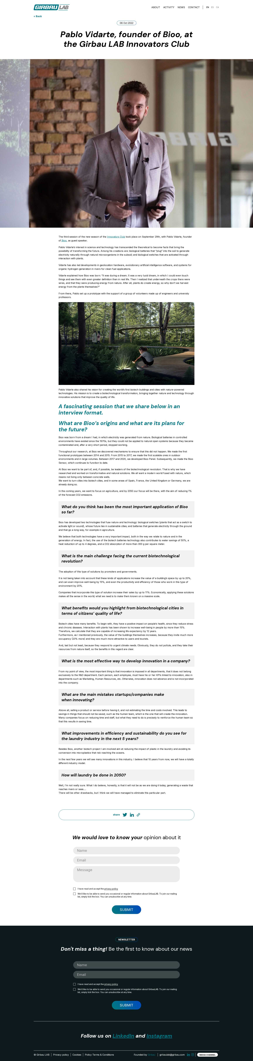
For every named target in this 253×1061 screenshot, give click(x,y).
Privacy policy (61, 1054)
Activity (168, 7)
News (181, 7)
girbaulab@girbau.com (172, 1054)
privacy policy (111, 888)
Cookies (76, 1054)
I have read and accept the (98, 888)
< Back (38, 16)
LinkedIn (123, 1035)
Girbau (151, 1054)
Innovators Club (116, 236)
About (155, 7)
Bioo (64, 240)
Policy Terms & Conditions (99, 1054)
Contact (194, 7)
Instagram (159, 1035)
